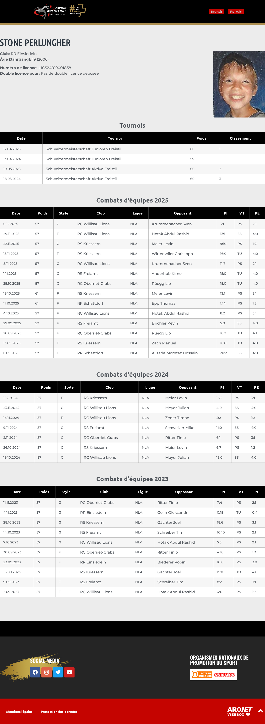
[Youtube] (69, 672)
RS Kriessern (89, 244)
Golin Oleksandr (172, 512)
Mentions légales (19, 711)
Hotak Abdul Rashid (170, 234)
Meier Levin (162, 244)
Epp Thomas (163, 303)
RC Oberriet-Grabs (94, 283)
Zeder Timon (177, 418)
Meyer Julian (177, 408)
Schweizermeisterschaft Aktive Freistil (81, 169)
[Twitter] (58, 672)
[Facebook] (35, 672)
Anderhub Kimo (167, 273)
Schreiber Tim (170, 532)
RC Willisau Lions (93, 224)
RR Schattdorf (90, 303)
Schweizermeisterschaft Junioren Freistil (83, 149)
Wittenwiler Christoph (172, 254)
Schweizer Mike (179, 428)
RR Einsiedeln (93, 512)
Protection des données (59, 711)
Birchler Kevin (165, 323)
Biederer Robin (171, 562)
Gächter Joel (169, 522)
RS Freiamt (87, 273)
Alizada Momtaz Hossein (175, 353)
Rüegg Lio (161, 283)
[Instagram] (46, 672)
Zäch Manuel (164, 343)
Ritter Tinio (175, 437)
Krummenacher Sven (172, 224)
